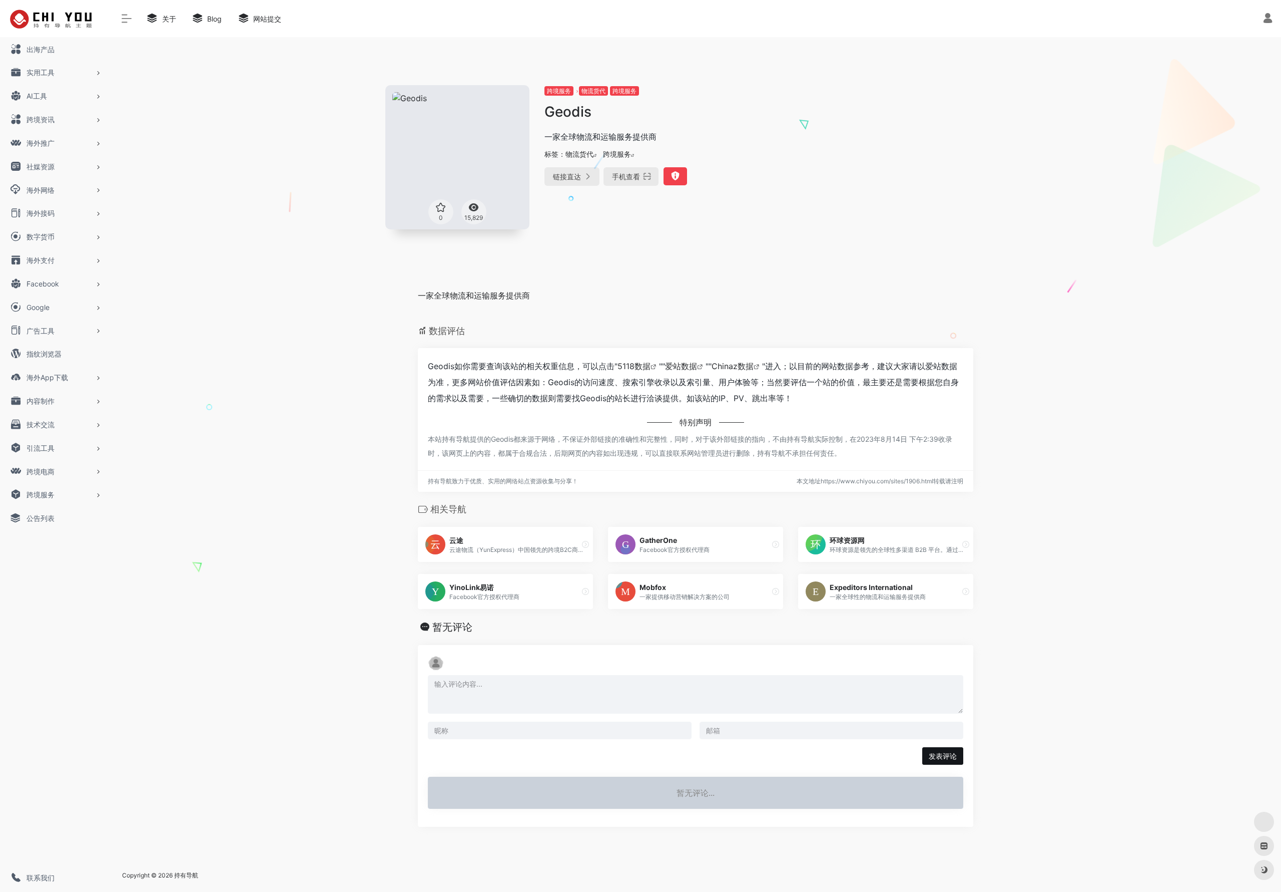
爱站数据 (681, 366)
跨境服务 (559, 91)
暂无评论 (452, 627)
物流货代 (593, 91)
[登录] (1267, 19)
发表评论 (943, 756)
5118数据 (634, 366)
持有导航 (186, 875)
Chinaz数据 (733, 366)
